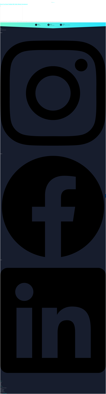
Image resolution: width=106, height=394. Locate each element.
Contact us (105, 196)
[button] (4, 0)
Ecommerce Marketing (2, 390)
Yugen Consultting (5, 393)
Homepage (1, 382)
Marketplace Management (2, 389)
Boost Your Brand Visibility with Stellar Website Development (14, 4)
